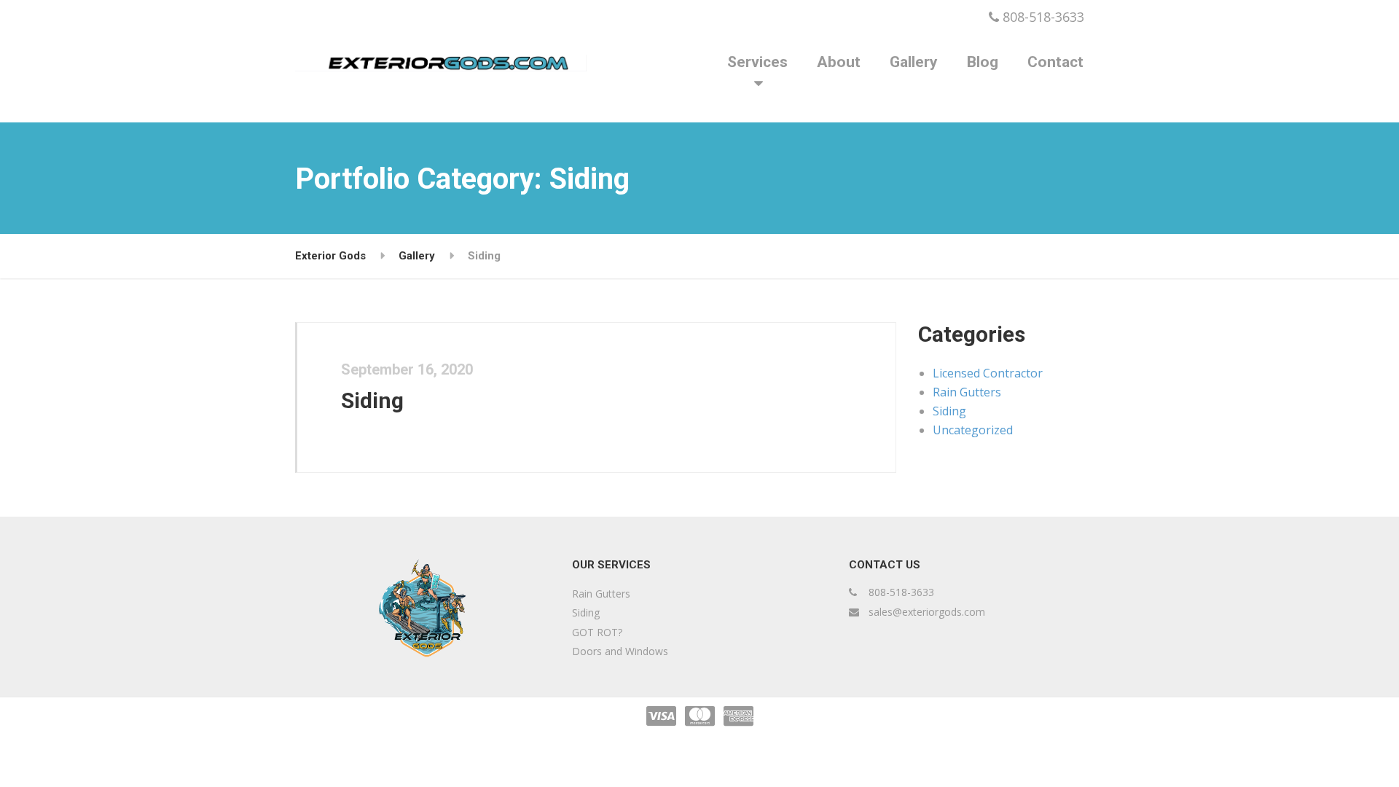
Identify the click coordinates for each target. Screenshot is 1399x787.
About (839, 62)
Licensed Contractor (988, 373)
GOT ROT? (597, 632)
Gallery (914, 62)
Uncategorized (973, 430)
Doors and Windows (620, 651)
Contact (1055, 62)
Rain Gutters (967, 392)
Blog (982, 62)
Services (757, 62)
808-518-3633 (1041, 17)
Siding (372, 400)
